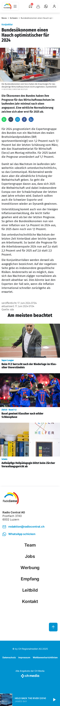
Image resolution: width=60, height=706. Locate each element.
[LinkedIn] (31, 119)
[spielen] (54, 700)
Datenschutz (9, 657)
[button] (46, 6)
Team (30, 545)
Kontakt (30, 601)
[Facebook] (24, 119)
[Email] (17, 119)
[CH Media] (30, 675)
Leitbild (30, 590)
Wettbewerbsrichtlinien (45, 657)
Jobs (30, 556)
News (4, 18)
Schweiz (14, 18)
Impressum (24, 657)
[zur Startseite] (7, 6)
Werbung (30, 567)
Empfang (30, 578)
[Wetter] (38, 6)
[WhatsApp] (4, 119)
